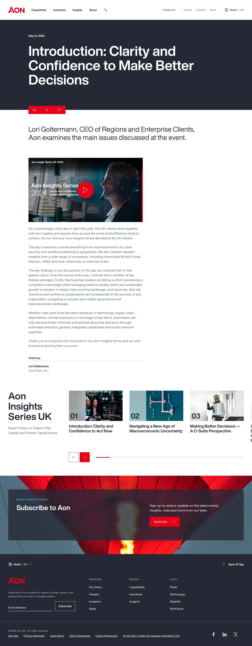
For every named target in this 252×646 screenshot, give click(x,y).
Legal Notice (57, 636)
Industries (59, 10)
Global (237, 10)
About (93, 10)
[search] (106, 10)
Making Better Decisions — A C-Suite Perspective (215, 428)
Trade (173, 587)
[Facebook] (213, 634)
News (213, 10)
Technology (177, 594)
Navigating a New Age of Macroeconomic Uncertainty (156, 428)
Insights (77, 10)
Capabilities (38, 10)
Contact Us (169, 10)
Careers (188, 10)
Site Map (13, 636)
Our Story (95, 587)
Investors (201, 10)
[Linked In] (224, 634)
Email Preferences (79, 636)
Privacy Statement (34, 636)
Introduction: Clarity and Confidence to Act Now (91, 428)
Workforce (176, 609)
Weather (175, 601)
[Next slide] (84, 457)
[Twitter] (235, 634)
